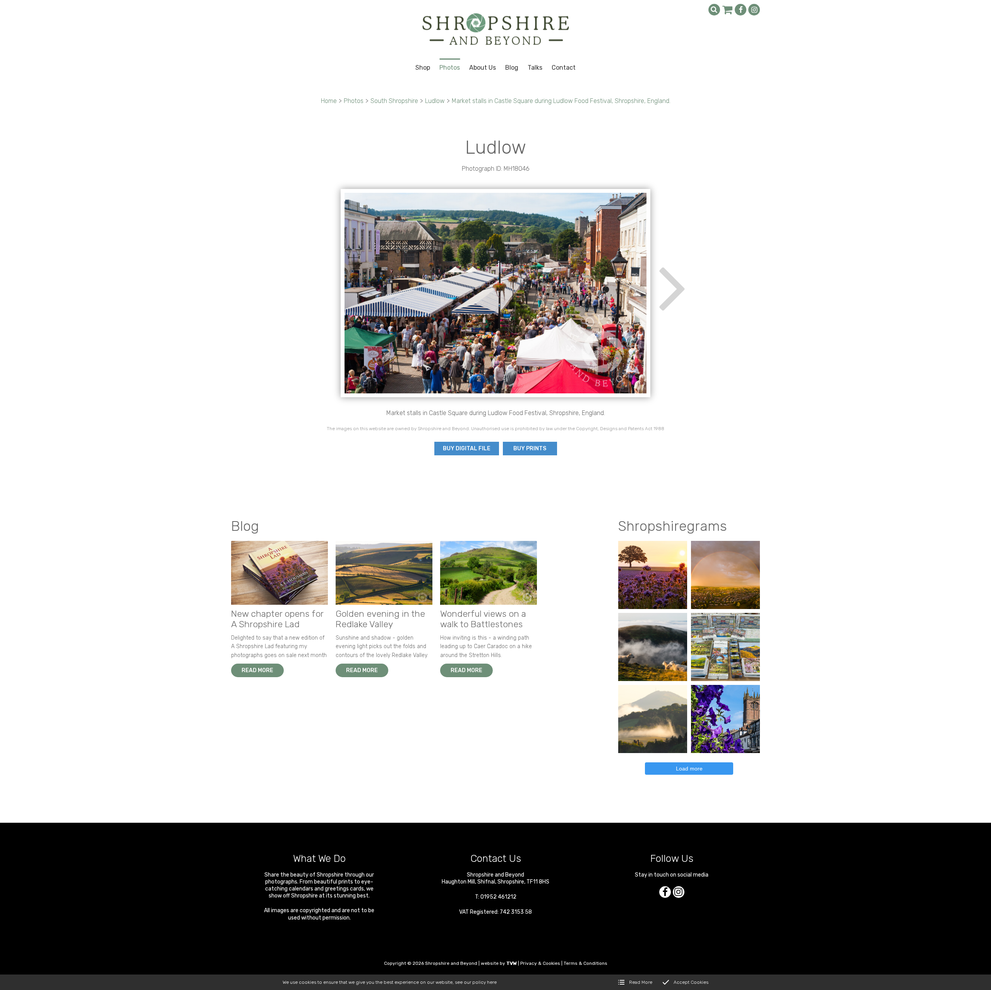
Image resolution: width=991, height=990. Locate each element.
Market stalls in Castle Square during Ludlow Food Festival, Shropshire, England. (561, 101)
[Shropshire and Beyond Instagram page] (754, 9)
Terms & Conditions (585, 963)
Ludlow (435, 101)
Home (329, 101)
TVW (511, 963)
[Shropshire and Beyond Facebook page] (740, 9)
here (492, 982)
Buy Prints (529, 448)
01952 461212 (498, 897)
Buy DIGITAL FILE (466, 448)
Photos (353, 101)
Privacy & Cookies (540, 963)
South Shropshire (394, 101)
